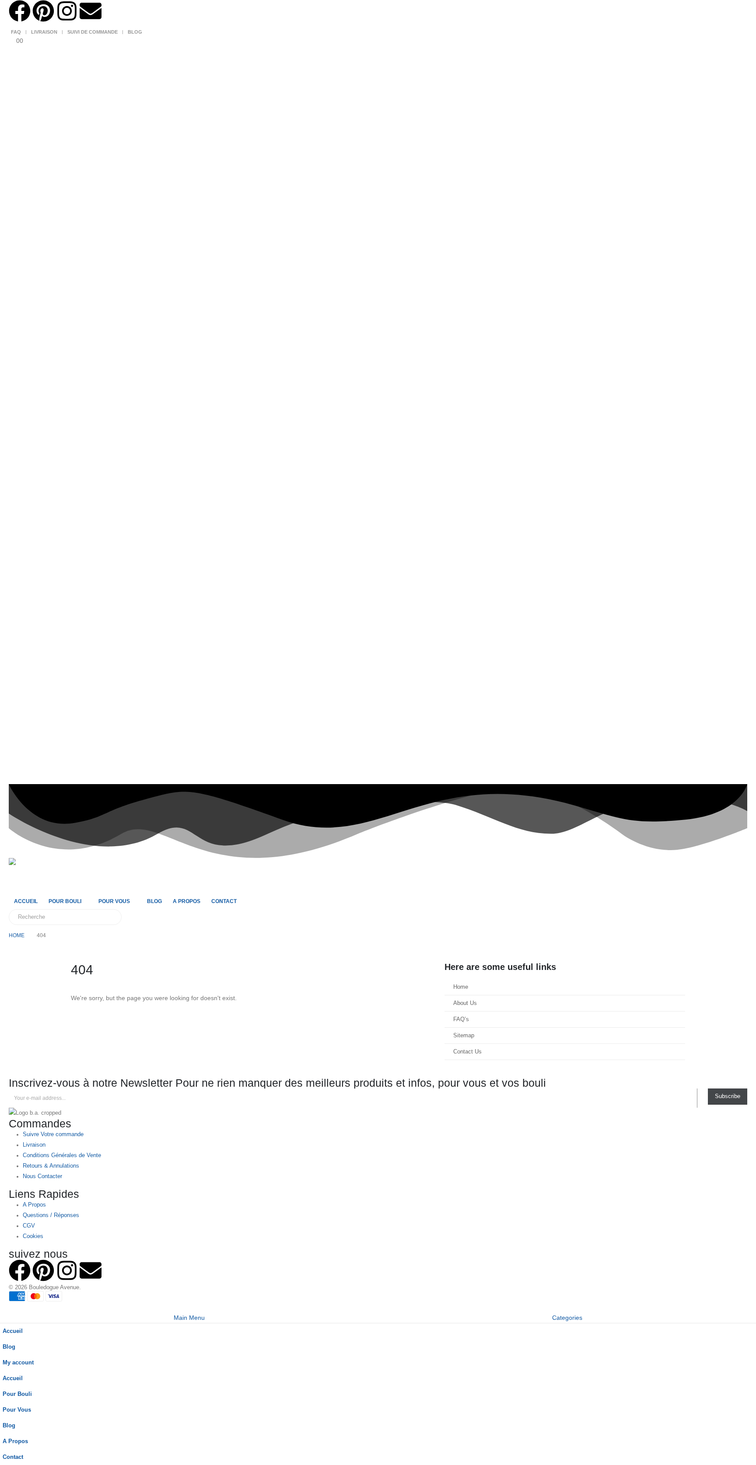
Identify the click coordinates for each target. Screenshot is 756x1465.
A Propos (186, 901)
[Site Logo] (26, 875)
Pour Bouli (65, 901)
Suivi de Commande (92, 32)
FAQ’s (461, 1019)
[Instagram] (67, 11)
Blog (135, 32)
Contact (224, 901)
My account (18, 1363)
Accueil (26, 901)
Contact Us (467, 1052)
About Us (465, 1003)
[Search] (109, 917)
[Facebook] (20, 11)
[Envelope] (91, 11)
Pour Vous (114, 901)
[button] (5, 1306)
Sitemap (463, 1035)
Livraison (44, 32)
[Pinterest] (43, 11)
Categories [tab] (567, 1317)
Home (460, 987)
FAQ (16, 32)
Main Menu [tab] (189, 1317)
